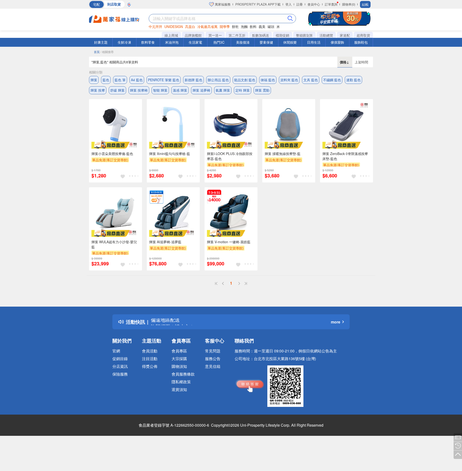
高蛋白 (190, 26)
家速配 (345, 35)
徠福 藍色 (268, 79)
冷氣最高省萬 (207, 26)
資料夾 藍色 (289, 79)
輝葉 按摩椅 (139, 90)
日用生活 (314, 42)
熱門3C (219, 42)
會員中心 (314, 4)
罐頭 (271, 26)
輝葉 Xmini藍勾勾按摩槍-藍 (169, 153)
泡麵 (244, 26)
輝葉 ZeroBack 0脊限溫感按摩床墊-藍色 (345, 156)
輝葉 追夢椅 (201, 90)
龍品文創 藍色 (244, 79)
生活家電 (195, 42)
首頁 (97, 52)
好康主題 (101, 42)
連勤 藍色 (353, 79)
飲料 (253, 26)
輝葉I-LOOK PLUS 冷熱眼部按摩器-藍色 (229, 156)
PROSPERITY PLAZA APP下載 (258, 4)
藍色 (106, 79)
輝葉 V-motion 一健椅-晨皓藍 (228, 241)
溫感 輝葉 (180, 90)
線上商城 (171, 35)
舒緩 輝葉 (117, 90)
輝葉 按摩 (97, 90)
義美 (262, 26)
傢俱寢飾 (337, 42)
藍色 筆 (120, 79)
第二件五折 (237, 35)
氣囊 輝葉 (223, 90)
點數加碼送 (260, 35)
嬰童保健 (266, 42)
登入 (288, 4)
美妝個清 (243, 42)
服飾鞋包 (361, 42)
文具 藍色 (310, 79)
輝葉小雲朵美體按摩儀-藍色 (112, 153)
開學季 (225, 26)
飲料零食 (148, 42)
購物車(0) (348, 4)
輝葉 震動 (262, 90)
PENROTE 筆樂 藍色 (163, 79)
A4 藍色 (137, 79)
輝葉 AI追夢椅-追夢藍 (165, 241)
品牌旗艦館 (193, 35)
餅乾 (235, 26)
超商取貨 (363, 35)
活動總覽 (326, 35)
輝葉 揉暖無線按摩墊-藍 (283, 153)
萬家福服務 (222, 4)
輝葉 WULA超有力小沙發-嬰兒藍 (114, 244)
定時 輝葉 (242, 90)
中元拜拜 (155, 26)
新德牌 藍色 (193, 79)
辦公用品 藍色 (218, 79)
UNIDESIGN (173, 26)
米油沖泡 (172, 42)
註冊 (299, 4)
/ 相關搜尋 (107, 52)
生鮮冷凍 (124, 42)
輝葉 (93, 79)
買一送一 (215, 35)
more (335, 322)
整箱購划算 (304, 35)
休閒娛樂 (290, 42)
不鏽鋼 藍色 (332, 79)
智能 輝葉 (160, 90)
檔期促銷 (282, 35)
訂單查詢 (331, 4)
